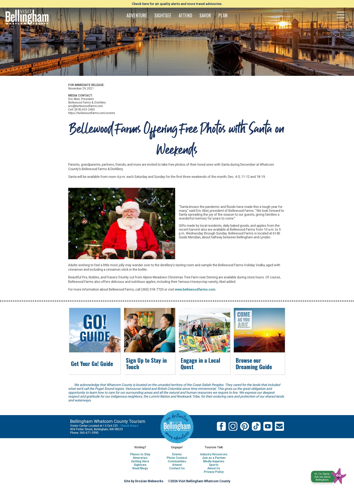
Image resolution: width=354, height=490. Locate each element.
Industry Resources (214, 454)
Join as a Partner (214, 458)
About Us (213, 468)
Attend (177, 465)
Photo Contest (177, 458)
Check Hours (129, 425)
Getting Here (140, 461)
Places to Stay (140, 454)
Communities (177, 461)
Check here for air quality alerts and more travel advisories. (177, 4)
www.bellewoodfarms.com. (195, 289)
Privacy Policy (214, 472)
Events (177, 454)
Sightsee (140, 465)
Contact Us (177, 468)
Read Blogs (140, 468)
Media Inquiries (213, 461)
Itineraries (140, 458)
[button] (329, 475)
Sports (213, 465)
